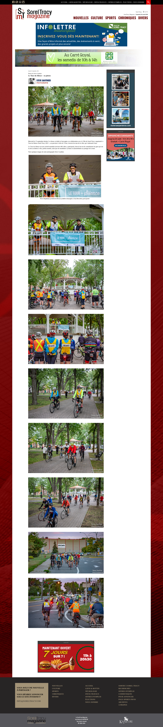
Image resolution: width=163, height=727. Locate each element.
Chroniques (127, 17)
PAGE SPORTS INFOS (127, 699)
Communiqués (125, 694)
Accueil (64, 2)
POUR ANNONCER (125, 697)
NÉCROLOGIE (88, 2)
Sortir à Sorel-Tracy (128, 686)
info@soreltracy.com (29, 701)
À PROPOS (122, 705)
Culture (97, 17)
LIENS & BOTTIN (75, 2)
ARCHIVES (122, 702)
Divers (143, 17)
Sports (110, 17)
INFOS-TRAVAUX (100, 2)
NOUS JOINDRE (138, 2)
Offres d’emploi (114, 2)
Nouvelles (81, 17)
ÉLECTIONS (127, 2)
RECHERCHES (124, 688)
